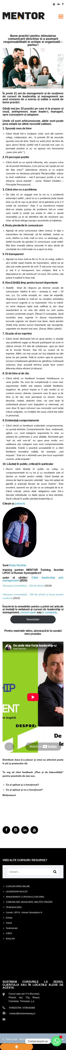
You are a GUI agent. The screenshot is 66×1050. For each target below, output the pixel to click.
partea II (20, 503)
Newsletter (33, 619)
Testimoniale (12, 928)
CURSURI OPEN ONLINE (18, 886)
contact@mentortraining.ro (22, 1019)
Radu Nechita (17, 565)
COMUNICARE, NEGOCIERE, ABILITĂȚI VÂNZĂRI (29, 902)
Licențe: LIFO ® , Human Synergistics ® (24, 912)
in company (49, 612)
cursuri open (28, 612)
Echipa (9, 918)
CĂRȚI (9, 933)
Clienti (9, 923)
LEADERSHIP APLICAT (17, 891)
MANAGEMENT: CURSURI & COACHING (25, 897)
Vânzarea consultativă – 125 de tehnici (23, 585)
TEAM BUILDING (14, 907)
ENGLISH (10, 938)
